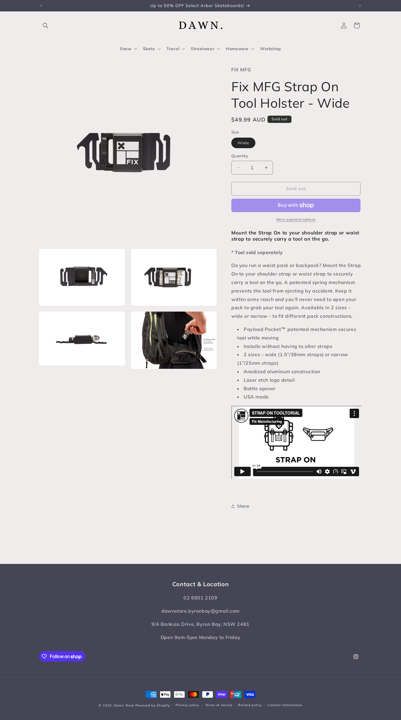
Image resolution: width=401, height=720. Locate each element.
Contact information (284, 705)
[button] (45, 25)
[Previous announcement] (41, 5)
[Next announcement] (359, 5)
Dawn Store (124, 705)
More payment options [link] (296, 219)
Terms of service (218, 705)
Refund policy (250, 705)
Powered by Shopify (152, 705)
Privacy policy (187, 705)
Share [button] (243, 506)
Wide (246, 144)
